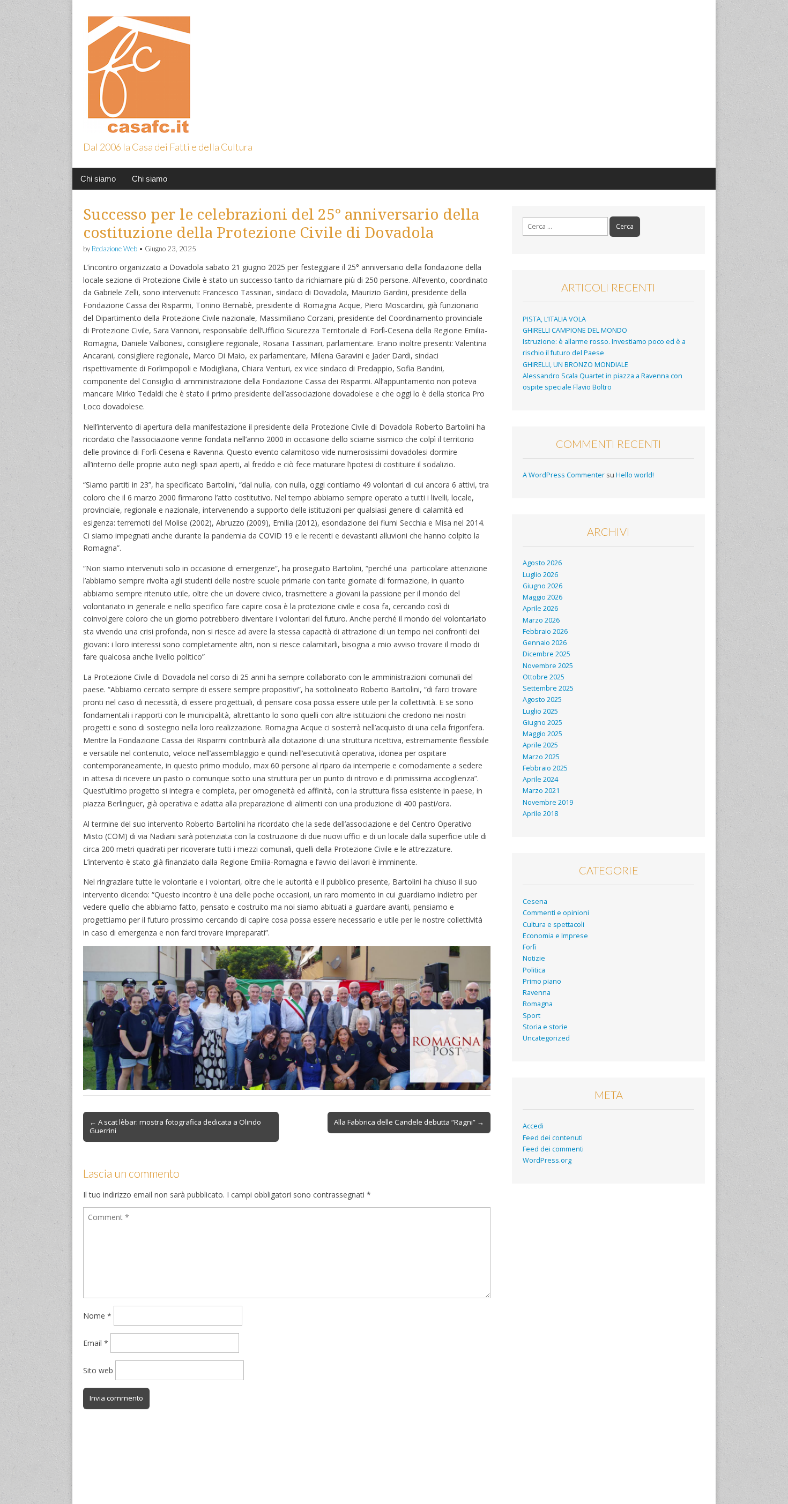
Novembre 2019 (548, 802)
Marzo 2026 (541, 620)
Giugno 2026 (542, 585)
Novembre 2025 (548, 665)
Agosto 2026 (542, 562)
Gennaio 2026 (545, 642)
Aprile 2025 (540, 745)
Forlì (529, 947)
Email (95, 1343)
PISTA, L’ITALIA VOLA (554, 319)
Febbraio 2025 (545, 768)
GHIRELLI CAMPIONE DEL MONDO (575, 330)
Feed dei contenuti (553, 1137)
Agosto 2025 (542, 699)
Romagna (538, 1003)
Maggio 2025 (542, 733)
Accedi (533, 1126)
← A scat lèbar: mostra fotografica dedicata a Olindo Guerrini (175, 1126)
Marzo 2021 (541, 790)
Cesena (535, 901)
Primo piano (542, 981)
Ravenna (537, 992)
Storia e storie (545, 1026)
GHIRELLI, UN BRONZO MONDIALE (575, 364)
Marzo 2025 (541, 756)
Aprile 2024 (540, 779)
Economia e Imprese (555, 935)
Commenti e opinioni (556, 912)
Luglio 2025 (540, 711)
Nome (97, 1316)
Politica (534, 970)
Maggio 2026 (542, 597)
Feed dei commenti (553, 1149)
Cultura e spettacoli (553, 924)
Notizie (534, 958)
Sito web (98, 1370)
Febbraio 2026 (545, 631)
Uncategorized (546, 1038)
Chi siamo (98, 178)
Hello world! (635, 475)
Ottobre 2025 (543, 677)
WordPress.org (547, 1160)
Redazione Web (114, 248)
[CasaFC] (136, 68)
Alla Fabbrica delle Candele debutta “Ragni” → (409, 1122)
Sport (531, 1015)
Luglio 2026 (540, 574)
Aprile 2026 (540, 608)
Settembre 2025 (548, 688)
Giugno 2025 (542, 722)
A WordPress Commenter (564, 475)
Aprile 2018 (540, 813)
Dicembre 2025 (546, 654)
